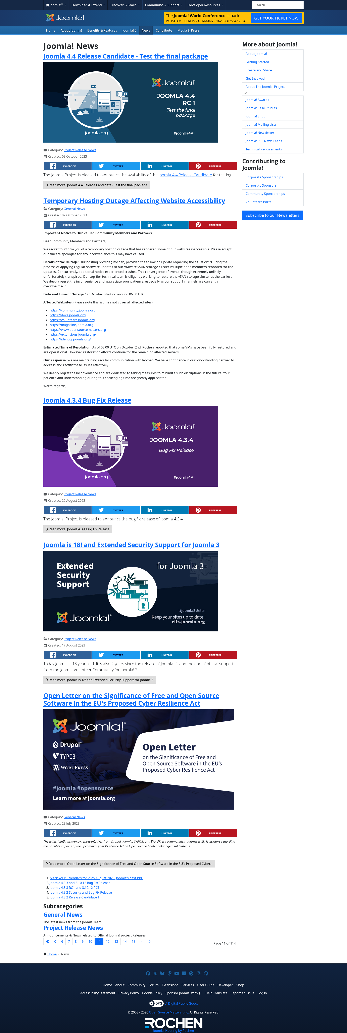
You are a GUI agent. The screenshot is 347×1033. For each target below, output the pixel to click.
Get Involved (255, 78)
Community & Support (162, 5)
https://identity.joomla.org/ (70, 339)
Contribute (164, 30)
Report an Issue (242, 993)
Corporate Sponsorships (264, 177)
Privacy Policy (128, 993)
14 (125, 941)
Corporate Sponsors (261, 185)
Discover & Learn (123, 5)
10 (90, 941)
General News (74, 209)
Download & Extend (87, 5)
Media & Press (188, 30)
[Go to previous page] (55, 941)
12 (107, 941)
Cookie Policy (152, 993)
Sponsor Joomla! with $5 (183, 993)
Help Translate (216, 993)
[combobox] (278, 5)
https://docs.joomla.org (68, 315)
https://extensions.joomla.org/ (73, 334)
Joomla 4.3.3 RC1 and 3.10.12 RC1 (74, 887)
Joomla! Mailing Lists (261, 124)
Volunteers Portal (259, 202)
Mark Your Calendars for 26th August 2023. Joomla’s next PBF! (96, 878)
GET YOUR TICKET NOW (276, 18)
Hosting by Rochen (173, 1030)
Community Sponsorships (265, 193)
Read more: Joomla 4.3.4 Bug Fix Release (78, 529)
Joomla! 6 (129, 30)
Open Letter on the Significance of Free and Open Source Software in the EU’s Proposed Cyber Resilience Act (131, 699)
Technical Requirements (264, 149)
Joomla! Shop (255, 116)
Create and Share (259, 70)
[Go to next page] (141, 941)
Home (50, 30)
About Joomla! (71, 30)
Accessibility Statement (97, 993)
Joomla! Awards (257, 100)
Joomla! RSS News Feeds (264, 141)
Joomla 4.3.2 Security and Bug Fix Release (81, 892)
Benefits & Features (102, 30)
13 (116, 941)
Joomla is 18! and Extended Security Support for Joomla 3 (131, 544)
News (146, 30)
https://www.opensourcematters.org (78, 329)
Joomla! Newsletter (260, 133)
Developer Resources (204, 5)
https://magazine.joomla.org (71, 325)
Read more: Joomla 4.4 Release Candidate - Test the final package (97, 185)
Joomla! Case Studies (261, 108)
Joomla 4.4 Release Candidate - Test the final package (125, 56)
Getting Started (257, 62)
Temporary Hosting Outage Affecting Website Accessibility (134, 200)
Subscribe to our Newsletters (272, 215)
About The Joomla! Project (265, 86)
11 (99, 941)
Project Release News (80, 150)
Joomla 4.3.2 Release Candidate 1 (74, 897)
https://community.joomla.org (73, 310)
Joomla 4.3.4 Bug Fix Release (87, 400)
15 (133, 941)
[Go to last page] (149, 941)
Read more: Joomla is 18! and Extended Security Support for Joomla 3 (100, 680)
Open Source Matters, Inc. (169, 1012)
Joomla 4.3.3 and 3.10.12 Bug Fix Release (80, 883)
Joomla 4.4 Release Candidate (185, 175)
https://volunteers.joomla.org (72, 320)
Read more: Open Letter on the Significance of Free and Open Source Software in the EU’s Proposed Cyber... (130, 863)
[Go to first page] (47, 941)
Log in (262, 993)
